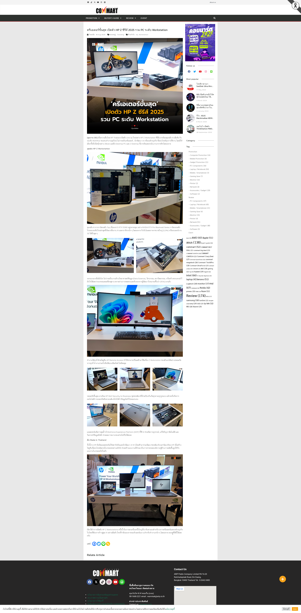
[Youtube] (98, 2)
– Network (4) (194, 187)
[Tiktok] (91, 2)
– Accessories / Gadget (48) (199, 225)
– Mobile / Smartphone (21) (199, 208)
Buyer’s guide (207, 243)
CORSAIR (196, 269)
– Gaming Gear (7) (196, 176)
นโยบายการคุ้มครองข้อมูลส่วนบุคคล (102, 595)
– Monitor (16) (194, 180)
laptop (191, 279)
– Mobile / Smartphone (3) (199, 173)
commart (193, 246)
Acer (188, 238)
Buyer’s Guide (111, 18)
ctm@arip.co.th (145, 604)
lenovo (203, 279)
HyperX (207, 272)
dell (204, 268)
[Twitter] (99, 544)
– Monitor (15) (194, 215)
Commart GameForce (197, 259)
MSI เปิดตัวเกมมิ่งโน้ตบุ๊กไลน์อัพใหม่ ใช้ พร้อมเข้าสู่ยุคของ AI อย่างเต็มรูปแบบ (205, 98)
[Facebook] (94, 544)
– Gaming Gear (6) (196, 211)
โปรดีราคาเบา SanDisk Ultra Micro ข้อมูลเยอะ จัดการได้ (204, 86)
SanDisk (203, 300)
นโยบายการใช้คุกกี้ (95, 601)
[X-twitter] (95, 2)
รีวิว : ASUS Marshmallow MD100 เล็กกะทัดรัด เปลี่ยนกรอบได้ (205, 119)
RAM (198, 291)
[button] (214, 18)
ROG (209, 296)
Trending (120, 34)
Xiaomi (197, 306)
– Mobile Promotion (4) (198, 158)
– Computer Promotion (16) (199, 155)
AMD (197, 237)
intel (191, 275)
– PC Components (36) (197, 165)
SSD (200, 303)
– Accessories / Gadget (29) (199, 190)
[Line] (105, 2)
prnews (190, 291)
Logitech (191, 283)
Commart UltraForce (199, 265)
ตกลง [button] (295, 609)
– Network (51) (194, 222)
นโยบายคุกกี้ (170, 609)
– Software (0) (194, 229)
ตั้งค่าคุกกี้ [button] (286, 609)
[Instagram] (101, 2)
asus (193, 242)
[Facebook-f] (88, 2)
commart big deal (202, 250)
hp (137, 34)
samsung (192, 300)
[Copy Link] (108, 544)
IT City (200, 276)
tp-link (208, 303)
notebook (195, 288)
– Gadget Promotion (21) (198, 162)
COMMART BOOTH (193, 253)
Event (144, 18)
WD (189, 306)
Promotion (91, 18)
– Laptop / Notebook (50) (199, 169)
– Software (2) (194, 194)
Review (130, 18)
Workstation (143, 34)
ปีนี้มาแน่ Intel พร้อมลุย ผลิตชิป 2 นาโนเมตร (204, 107)
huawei (199, 271)
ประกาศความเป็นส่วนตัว (97, 598)
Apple (208, 237)
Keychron (208, 276)
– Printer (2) (193, 183)
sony (193, 303)
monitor (203, 283)
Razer (205, 291)
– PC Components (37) (197, 201)
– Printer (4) (193, 218)
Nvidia (205, 287)
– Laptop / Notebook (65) (199, 204)
